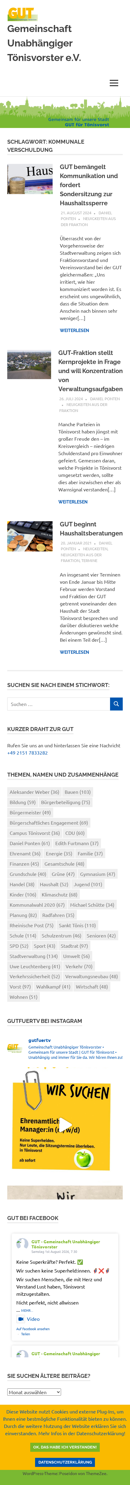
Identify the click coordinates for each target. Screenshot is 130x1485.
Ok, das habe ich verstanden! (65, 1447)
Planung (23, 915)
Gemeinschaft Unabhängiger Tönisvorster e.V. (44, 43)
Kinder (23, 894)
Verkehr (79, 966)
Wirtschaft (92, 986)
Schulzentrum (61, 935)
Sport (44, 946)
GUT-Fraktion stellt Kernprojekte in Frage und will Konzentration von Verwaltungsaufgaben (90, 371)
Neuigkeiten (95, 548)
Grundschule (28, 874)
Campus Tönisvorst (35, 833)
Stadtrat (74, 946)
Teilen (25, 1333)
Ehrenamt (25, 853)
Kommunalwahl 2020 (37, 905)
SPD (19, 946)
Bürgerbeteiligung (65, 802)
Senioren (101, 935)
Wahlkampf (53, 986)
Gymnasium (97, 874)
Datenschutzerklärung (65, 1462)
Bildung (23, 802)
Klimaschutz (59, 894)
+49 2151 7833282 (27, 752)
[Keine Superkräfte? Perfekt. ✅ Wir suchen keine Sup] (65, 1125)
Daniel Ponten (105, 398)
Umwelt (76, 956)
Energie (59, 853)
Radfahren (58, 915)
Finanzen (24, 864)
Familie (90, 853)
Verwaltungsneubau (91, 976)
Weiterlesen (74, 330)
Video (33, 1319)
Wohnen (23, 997)
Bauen (78, 792)
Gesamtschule (64, 864)
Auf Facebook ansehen (33, 1328)
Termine (89, 560)
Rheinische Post (32, 925)
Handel (22, 884)
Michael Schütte (92, 905)
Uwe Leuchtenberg (35, 966)
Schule (23, 935)
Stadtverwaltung (34, 956)
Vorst (20, 986)
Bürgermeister (30, 812)
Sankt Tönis (77, 925)
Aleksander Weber (34, 792)
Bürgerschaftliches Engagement (49, 822)
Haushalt (54, 884)
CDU (75, 833)
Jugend (88, 884)
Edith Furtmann (77, 843)
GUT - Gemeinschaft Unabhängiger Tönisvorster (65, 1244)
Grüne (63, 874)
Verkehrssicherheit (35, 976)
